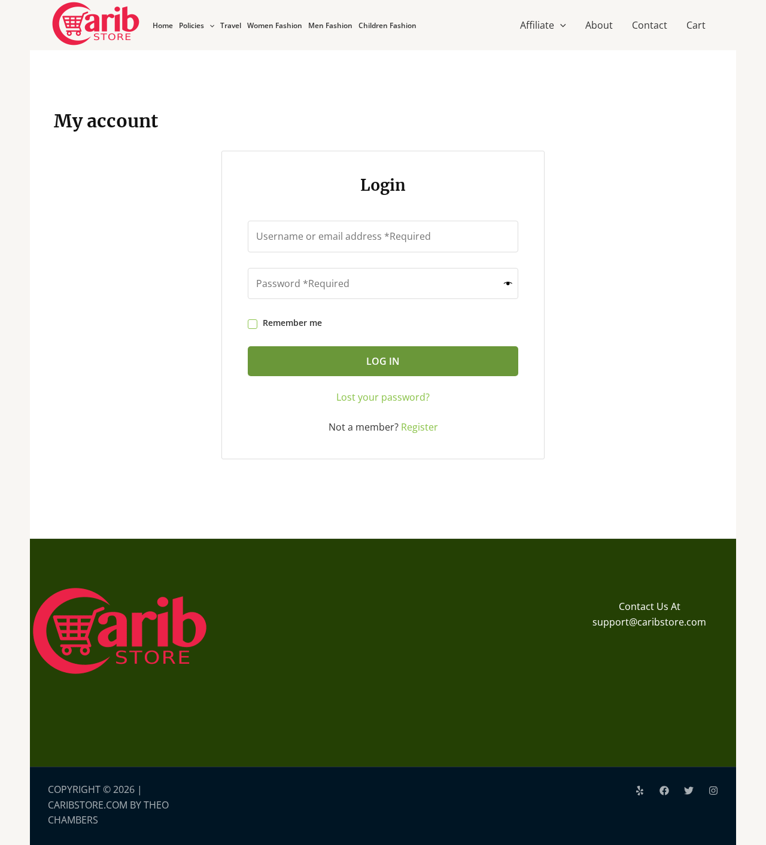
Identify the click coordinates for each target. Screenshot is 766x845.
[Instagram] (713, 790)
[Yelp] (640, 790)
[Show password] (508, 283)
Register (419, 427)
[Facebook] (664, 790)
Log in (383, 361)
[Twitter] (689, 790)
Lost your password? (383, 397)
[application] (209, 25)
